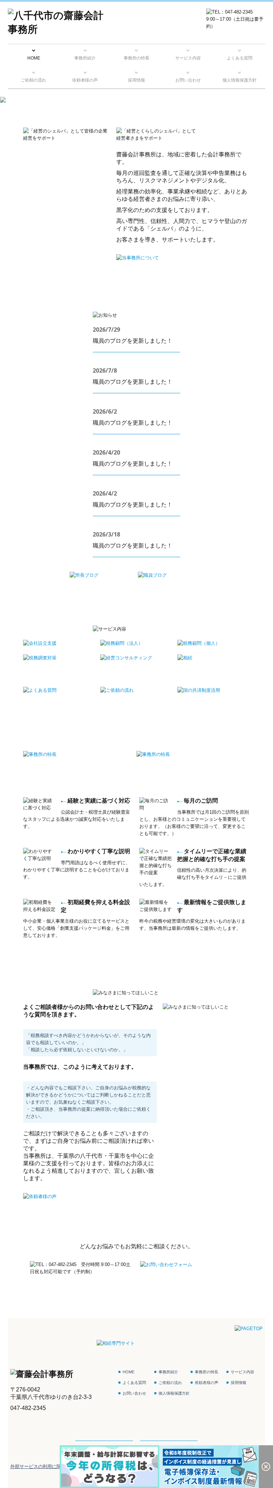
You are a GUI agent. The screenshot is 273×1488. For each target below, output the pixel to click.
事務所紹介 (85, 58)
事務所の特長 (136, 58)
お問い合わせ (188, 80)
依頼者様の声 (85, 80)
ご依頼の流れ (33, 80)
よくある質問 (239, 58)
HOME (33, 58)
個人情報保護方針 (240, 80)
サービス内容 (188, 58)
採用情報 (136, 80)
